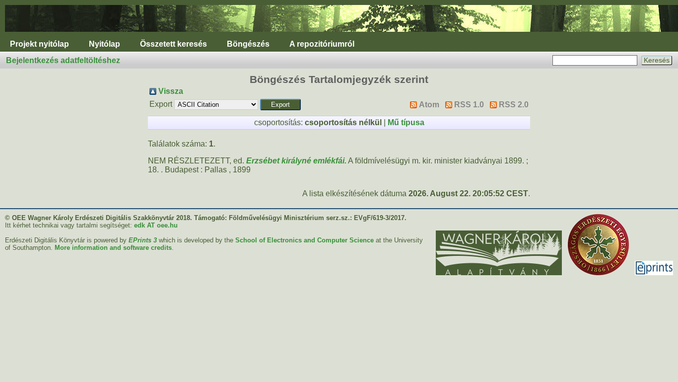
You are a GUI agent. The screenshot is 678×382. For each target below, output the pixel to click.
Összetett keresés (173, 44)
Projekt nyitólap (39, 44)
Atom (429, 104)
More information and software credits (113, 247)
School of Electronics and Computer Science (304, 240)
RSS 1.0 (469, 104)
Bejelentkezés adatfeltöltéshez (63, 60)
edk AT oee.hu (156, 225)
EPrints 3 (143, 240)
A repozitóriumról (321, 44)
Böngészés (248, 44)
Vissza (170, 91)
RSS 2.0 (514, 104)
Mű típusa (406, 122)
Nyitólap (104, 44)
